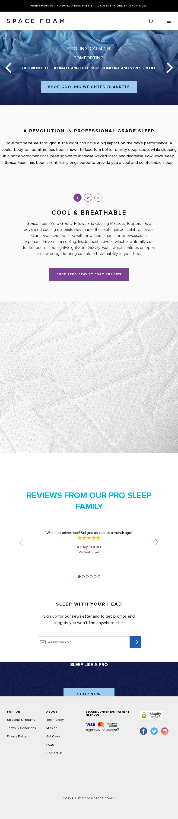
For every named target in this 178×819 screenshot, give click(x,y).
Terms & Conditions (21, 728)
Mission (51, 728)
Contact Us (54, 753)
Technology (55, 720)
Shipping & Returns (21, 720)
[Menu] (165, 21)
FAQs (50, 745)
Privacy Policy (17, 736)
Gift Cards (53, 736)
